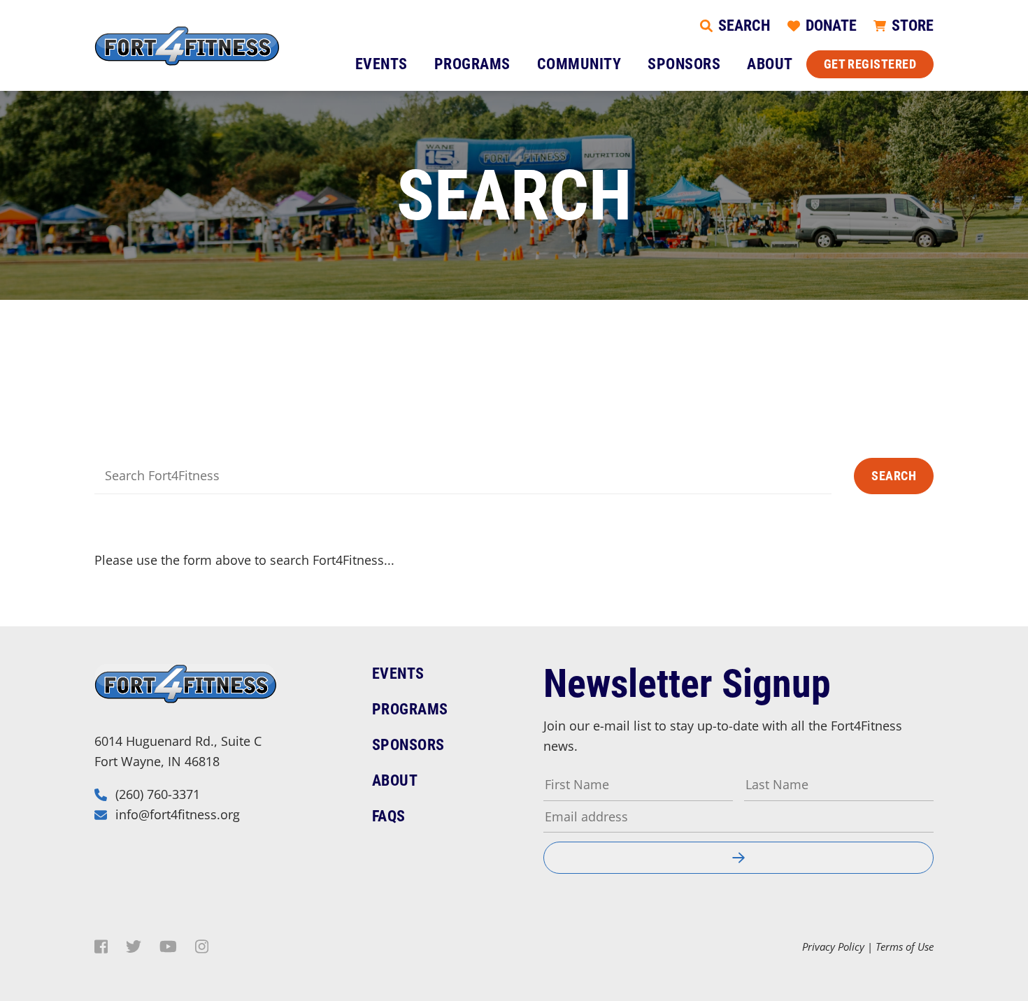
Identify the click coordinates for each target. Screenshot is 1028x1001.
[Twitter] (133, 946)
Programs (472, 64)
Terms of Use (905, 946)
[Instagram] (201, 946)
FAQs (389, 816)
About (770, 64)
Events (381, 64)
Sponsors (684, 64)
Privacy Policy (833, 946)
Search (893, 475)
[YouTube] (168, 946)
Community (579, 64)
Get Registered (870, 64)
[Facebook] (101, 946)
